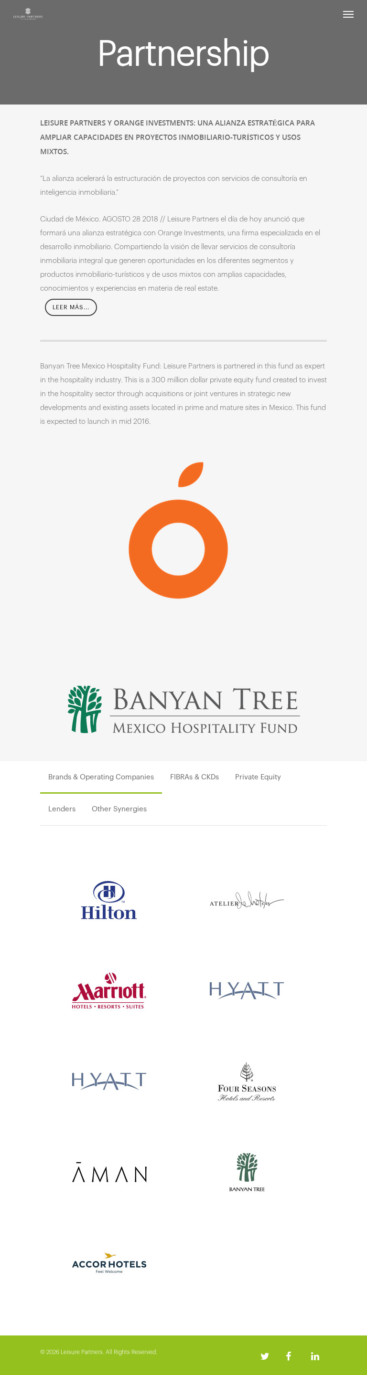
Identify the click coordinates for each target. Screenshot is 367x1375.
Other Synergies (119, 809)
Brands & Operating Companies (101, 777)
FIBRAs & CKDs (194, 777)
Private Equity (258, 777)
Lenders (62, 809)
